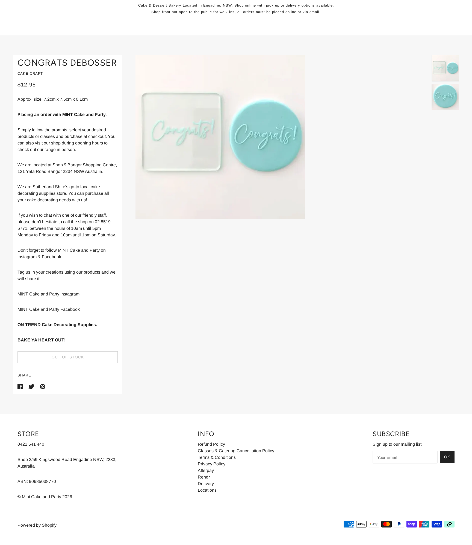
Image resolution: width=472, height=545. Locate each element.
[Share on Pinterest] (43, 386)
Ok (447, 457)
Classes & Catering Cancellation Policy (236, 450)
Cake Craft (30, 73)
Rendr (204, 477)
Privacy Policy (211, 464)
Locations (207, 490)
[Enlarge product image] (276, 137)
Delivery (206, 483)
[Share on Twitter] (32, 386)
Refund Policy (211, 444)
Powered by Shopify (37, 525)
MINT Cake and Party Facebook (48, 309)
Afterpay (206, 470)
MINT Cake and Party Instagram (48, 294)
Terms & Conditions (217, 457)
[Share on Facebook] (20, 386)
